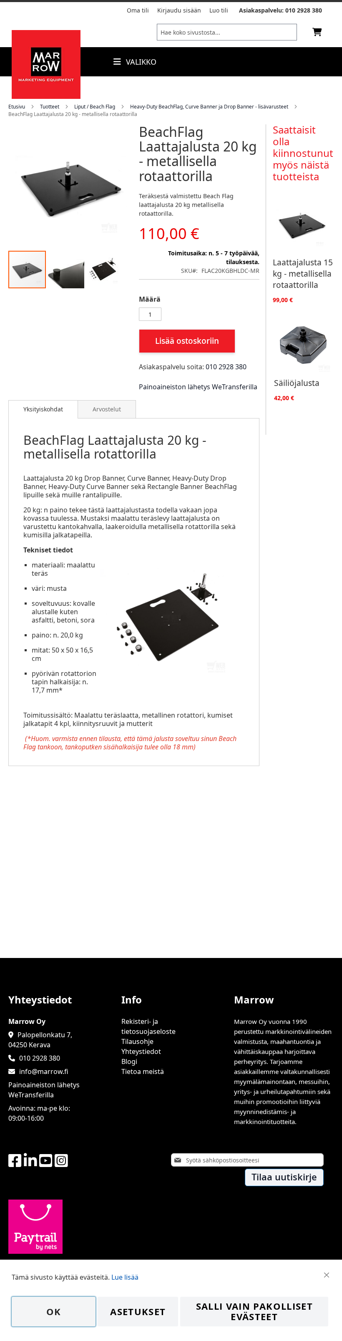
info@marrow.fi (43, 1071)
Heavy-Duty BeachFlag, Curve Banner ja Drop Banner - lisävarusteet (209, 106)
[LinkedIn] (30, 1161)
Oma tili (138, 10)
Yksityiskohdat (43, 409)
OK (53, 1311)
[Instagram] (61, 1161)
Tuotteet (49, 106)
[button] (66, 269)
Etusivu (16, 106)
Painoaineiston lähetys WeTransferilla (198, 386)
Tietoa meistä (142, 1071)
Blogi (129, 1061)
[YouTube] (46, 1161)
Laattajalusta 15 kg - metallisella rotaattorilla (303, 273)
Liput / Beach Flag (94, 106)
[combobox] (227, 32)
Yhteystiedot (141, 1051)
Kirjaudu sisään (179, 10)
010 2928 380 (303, 10)
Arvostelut (107, 409)
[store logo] (46, 96)
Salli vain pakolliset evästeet (254, 1311)
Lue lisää (124, 1277)
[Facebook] (15, 1161)
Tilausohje (137, 1041)
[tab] (43, 409)
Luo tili (218, 10)
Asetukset (138, 1311)
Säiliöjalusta (296, 382)
